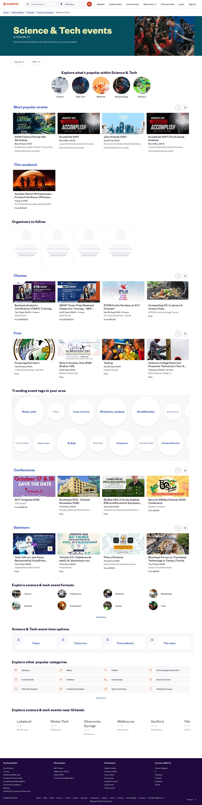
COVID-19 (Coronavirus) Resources (17, 791)
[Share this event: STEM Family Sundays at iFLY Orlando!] (140, 298)
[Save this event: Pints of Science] (134, 550)
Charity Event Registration (64, 778)
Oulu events (109, 778)
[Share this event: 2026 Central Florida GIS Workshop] (51, 130)
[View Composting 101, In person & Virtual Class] (168, 291)
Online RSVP (59, 774)
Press (68, 797)
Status (104, 797)
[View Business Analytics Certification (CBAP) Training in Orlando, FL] (34, 291)
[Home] (10, 4)
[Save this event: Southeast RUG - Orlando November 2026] (89, 493)
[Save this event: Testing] (134, 356)
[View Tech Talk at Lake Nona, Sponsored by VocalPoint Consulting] (34, 543)
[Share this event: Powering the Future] (51, 356)
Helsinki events (110, 768)
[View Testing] (123, 349)
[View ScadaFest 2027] (79, 123)
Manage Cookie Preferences (101, 801)
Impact (75, 797)
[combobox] (75, 4)
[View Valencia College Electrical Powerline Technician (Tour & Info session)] (168, 349)
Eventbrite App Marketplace (14, 781)
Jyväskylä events (110, 781)
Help (51, 797)
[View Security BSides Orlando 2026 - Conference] (168, 486)
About (38, 797)
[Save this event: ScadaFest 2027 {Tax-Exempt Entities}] (178, 130)
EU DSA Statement (155, 797)
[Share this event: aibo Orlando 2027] (140, 130)
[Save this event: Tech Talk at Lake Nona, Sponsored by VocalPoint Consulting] (45, 550)
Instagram (159, 781)
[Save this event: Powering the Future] (45, 356)
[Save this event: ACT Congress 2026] (45, 493)
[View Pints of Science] (123, 543)
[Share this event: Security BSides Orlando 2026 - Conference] (185, 493)
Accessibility (131, 797)
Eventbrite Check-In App (12, 778)
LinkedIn (158, 778)
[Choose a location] (61, 4)
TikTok (157, 784)
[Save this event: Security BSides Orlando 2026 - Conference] (178, 493)
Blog (45, 797)
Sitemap (6, 788)
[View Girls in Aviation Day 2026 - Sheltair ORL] (79, 349)
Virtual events (109, 788)
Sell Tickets (58, 768)
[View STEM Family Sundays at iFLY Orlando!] (123, 291)
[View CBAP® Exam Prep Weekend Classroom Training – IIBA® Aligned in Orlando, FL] (79, 291)
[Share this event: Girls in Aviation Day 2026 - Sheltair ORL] (96, 356)
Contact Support (161, 768)
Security (84, 797)
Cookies (142, 797)
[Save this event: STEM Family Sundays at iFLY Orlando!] (134, 298)
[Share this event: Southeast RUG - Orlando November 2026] (96, 493)
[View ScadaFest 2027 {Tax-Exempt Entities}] (168, 123)
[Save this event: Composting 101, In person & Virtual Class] (178, 298)
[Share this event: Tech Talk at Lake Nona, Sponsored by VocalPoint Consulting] (51, 550)
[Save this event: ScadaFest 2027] (89, 130)
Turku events (109, 774)
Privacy (121, 797)
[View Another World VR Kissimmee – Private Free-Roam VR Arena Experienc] (34, 180)
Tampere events (110, 771)
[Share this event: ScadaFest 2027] (96, 130)
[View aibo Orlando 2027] (123, 123)
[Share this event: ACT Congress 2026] (51, 493)
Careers (59, 797)
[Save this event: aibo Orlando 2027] (134, 130)
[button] (150, 4)
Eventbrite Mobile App (11, 774)
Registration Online (61, 771)
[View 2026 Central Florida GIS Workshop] (34, 123)
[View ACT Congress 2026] (34, 486)
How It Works (8, 768)
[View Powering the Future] (34, 349)
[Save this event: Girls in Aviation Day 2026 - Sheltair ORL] (89, 356)
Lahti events (109, 784)
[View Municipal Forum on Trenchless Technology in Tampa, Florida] (168, 543)
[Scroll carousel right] (185, 108)
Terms (112, 797)
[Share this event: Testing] (140, 356)
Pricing (6, 771)
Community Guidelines (12, 784)
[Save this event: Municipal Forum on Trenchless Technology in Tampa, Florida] (178, 550)
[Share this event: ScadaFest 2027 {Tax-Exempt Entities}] (185, 130)
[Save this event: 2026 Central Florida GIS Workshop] (45, 130)
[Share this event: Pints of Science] (140, 550)
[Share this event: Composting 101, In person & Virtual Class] (185, 298)
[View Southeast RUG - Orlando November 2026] (79, 486)
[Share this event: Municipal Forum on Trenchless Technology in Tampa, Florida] (185, 550)
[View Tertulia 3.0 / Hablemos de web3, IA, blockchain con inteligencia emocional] (79, 543)
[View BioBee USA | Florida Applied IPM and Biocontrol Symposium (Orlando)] (123, 486)
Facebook (158, 774)
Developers (94, 797)
